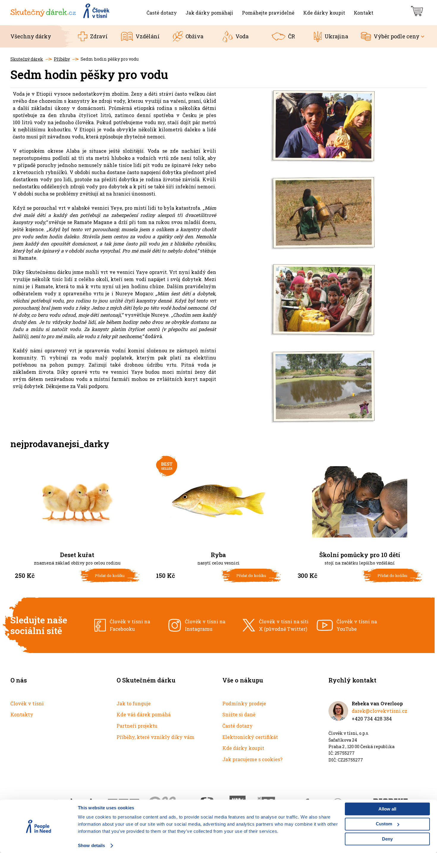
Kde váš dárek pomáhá (144, 714)
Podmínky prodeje (244, 703)
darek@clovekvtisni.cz (379, 711)
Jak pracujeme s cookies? (252, 759)
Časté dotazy (237, 726)
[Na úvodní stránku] (60, 12)
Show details (91, 845)
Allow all (387, 808)
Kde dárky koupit (243, 748)
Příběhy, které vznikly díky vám (155, 737)
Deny (387, 838)
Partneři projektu (137, 726)
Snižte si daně (238, 714)
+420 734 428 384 (372, 718)
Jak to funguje (134, 703)
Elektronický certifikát (250, 737)
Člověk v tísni (27, 703)
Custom (384, 823)
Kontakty (21, 714)
